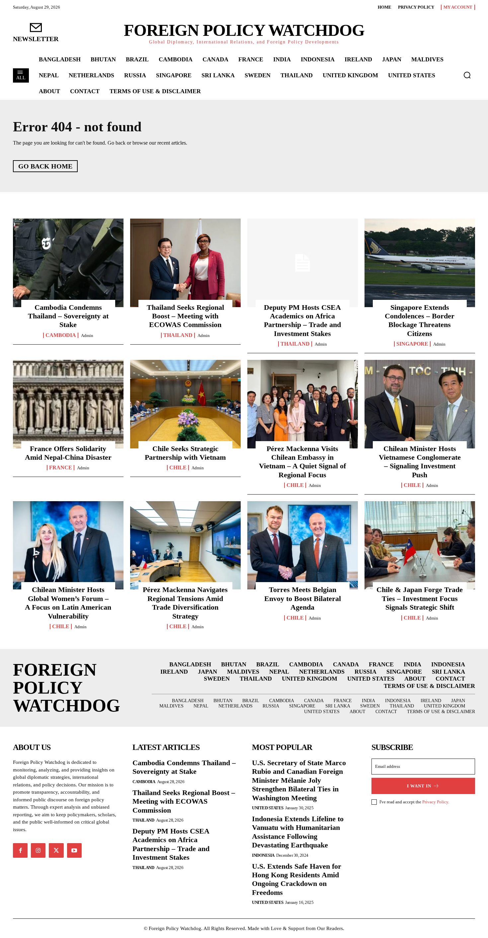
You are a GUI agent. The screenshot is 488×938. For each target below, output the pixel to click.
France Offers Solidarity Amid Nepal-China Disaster (68, 452)
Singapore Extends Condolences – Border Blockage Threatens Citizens (419, 320)
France (60, 467)
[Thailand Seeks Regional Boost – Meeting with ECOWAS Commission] (185, 263)
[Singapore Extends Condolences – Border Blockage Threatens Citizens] (420, 263)
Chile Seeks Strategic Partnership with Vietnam (185, 452)
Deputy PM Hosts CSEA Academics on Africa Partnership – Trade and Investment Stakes (302, 320)
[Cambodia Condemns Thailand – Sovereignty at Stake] (68, 263)
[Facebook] (20, 850)
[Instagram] (38, 850)
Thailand (178, 335)
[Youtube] (74, 850)
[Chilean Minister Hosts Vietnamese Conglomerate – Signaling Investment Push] (420, 404)
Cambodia (60, 335)
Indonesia (263, 855)
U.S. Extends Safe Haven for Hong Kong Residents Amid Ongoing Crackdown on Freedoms (296, 879)
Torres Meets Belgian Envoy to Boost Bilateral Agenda (302, 598)
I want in (419, 785)
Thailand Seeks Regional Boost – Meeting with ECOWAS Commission (185, 316)
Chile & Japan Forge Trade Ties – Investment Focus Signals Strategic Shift (419, 598)
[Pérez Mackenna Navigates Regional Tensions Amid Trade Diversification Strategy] (185, 545)
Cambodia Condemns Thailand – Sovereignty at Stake (68, 316)
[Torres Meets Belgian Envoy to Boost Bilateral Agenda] (302, 545)
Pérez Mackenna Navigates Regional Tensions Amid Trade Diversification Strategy (185, 602)
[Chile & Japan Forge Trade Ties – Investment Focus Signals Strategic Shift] (420, 545)
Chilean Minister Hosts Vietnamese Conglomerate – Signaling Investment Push (420, 461)
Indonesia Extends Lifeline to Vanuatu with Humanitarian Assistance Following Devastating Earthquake (298, 832)
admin (87, 335)
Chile (178, 467)
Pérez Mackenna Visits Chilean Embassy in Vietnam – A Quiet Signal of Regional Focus (302, 461)
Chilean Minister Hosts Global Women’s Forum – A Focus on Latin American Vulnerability (68, 602)
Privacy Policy (435, 801)
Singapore (412, 344)
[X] (56, 850)
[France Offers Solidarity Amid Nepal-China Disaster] (68, 404)
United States (268, 807)
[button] (467, 75)
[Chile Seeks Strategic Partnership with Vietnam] (185, 404)
